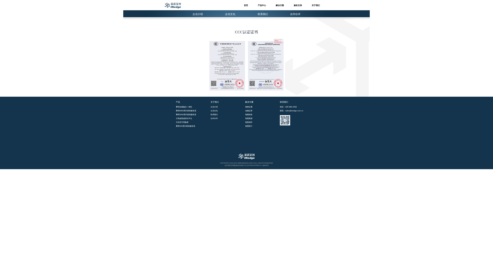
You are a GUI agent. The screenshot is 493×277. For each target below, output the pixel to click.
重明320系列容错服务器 (185, 126)
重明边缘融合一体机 (184, 107)
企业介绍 (198, 14)
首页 (246, 5)
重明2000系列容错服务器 (186, 114)
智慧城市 (248, 122)
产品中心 (262, 5)
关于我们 (316, 5)
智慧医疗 (248, 126)
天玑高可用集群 (182, 122)
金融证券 (248, 111)
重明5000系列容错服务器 (186, 111)
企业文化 (230, 14)
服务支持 (298, 5)
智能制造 (248, 114)
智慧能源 (248, 118)
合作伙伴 (295, 14)
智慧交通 (248, 107)
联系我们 (263, 14)
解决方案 (280, 5)
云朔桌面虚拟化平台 (184, 118)
